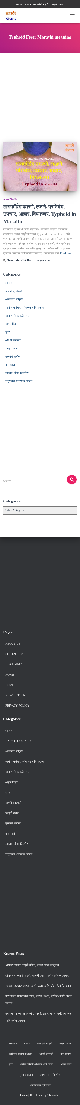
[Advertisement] (40, 94)
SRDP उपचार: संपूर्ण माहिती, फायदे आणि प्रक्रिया (32, 965)
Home (19, 4)
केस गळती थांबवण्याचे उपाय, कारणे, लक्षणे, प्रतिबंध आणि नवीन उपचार (38, 999)
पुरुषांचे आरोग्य (13, 356)
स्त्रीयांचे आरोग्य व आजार (18, 381)
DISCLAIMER (14, 664)
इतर (7, 332)
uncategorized (13, 291)
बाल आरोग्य (11, 365)
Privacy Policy (17, 705)
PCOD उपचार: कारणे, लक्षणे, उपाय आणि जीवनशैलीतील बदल (38, 986)
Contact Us (14, 654)
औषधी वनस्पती (13, 340)
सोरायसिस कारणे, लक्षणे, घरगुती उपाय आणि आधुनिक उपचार (37, 975)
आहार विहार (11, 324)
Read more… (68, 253)
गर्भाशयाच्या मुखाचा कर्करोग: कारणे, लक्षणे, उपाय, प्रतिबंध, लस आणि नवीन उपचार (38, 1017)
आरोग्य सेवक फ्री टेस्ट (17, 316)
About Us (12, 644)
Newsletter (15, 695)
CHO (28, 4)
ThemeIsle (53, 1095)
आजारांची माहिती (41, 4)
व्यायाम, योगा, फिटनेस (16, 373)
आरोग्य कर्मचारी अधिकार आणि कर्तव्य (24, 307)
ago (44, 260)
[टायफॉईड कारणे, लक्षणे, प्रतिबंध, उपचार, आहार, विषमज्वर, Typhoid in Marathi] (40, 166)
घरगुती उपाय (57, 4)
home (9, 685)
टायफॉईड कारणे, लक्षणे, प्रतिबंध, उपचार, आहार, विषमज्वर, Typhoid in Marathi (39, 213)
